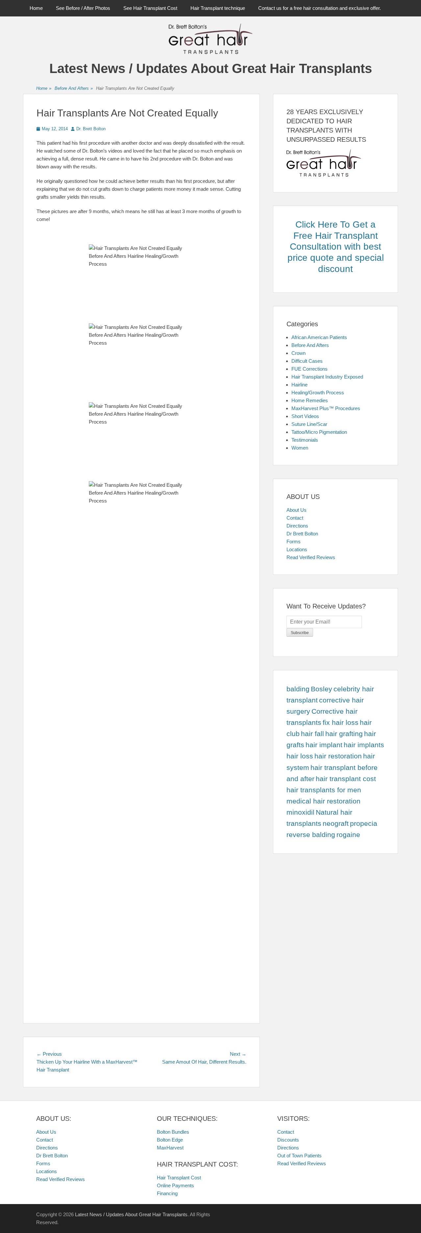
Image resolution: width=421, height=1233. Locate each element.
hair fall (312, 734)
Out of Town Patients (299, 1155)
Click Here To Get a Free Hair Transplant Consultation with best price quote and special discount (335, 246)
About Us (296, 510)
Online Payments (175, 1185)
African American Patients (319, 337)
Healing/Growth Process (317, 392)
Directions (297, 526)
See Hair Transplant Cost (150, 8)
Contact (294, 518)
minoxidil (300, 812)
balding (298, 689)
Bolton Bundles (173, 1132)
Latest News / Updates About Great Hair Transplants (210, 68)
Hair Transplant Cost (179, 1177)
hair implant (324, 745)
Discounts (288, 1140)
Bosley (321, 689)
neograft (336, 823)
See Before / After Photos (83, 8)
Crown (298, 353)
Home (36, 8)
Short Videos (305, 416)
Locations (296, 549)
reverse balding (310, 835)
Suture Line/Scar (309, 424)
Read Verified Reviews (310, 557)
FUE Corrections (309, 369)
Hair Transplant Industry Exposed (327, 377)
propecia (363, 823)
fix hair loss (341, 723)
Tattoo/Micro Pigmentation (319, 432)
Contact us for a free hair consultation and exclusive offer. (319, 8)
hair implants (364, 745)
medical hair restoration (323, 801)
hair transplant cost (346, 779)
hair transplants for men (323, 790)
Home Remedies (309, 400)
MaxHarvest (170, 1147)
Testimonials (304, 440)
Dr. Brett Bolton (91, 128)
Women (299, 448)
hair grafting (344, 734)
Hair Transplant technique (217, 8)
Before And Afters (74, 88)
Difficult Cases (307, 361)
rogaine (348, 835)
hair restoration (338, 756)
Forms (293, 541)
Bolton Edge (170, 1140)
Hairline (299, 384)
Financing (167, 1193)
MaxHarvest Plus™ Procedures (325, 408)
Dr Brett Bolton (302, 533)
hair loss (299, 756)
